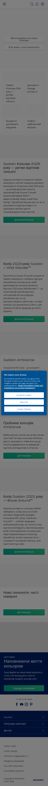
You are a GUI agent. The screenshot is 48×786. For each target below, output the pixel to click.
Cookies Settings (24, 409)
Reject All (24, 402)
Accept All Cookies (24, 395)
